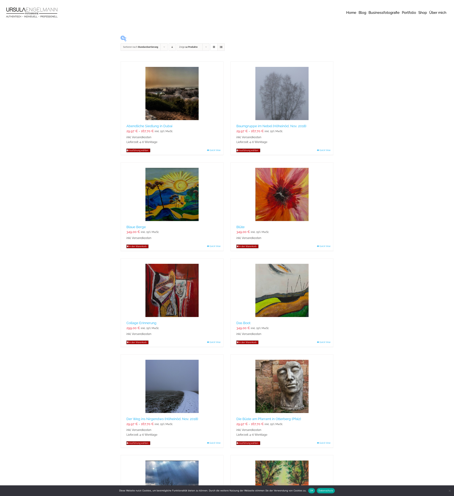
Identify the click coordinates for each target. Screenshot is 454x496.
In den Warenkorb (137, 246)
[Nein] (449, 490)
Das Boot (243, 323)
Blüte (240, 227)
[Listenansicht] (221, 47)
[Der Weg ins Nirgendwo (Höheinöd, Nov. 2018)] (172, 383)
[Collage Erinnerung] (172, 287)
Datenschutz (326, 490)
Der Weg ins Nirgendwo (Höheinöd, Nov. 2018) (162, 419)
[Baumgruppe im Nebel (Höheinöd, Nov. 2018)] (282, 91)
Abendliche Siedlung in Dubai (149, 126)
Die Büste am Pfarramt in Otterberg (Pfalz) (268, 419)
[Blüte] (282, 191)
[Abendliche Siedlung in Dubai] (172, 91)
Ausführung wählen (138, 150)
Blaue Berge (136, 227)
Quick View (215, 150)
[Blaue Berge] (172, 191)
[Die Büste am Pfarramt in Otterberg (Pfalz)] (282, 383)
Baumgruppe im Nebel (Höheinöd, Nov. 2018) (271, 126)
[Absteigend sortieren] (172, 47)
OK (311, 490)
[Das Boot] (282, 287)
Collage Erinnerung (141, 323)
